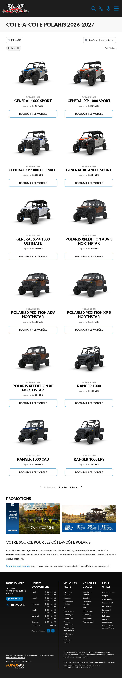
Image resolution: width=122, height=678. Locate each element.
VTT (65, 607)
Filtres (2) (16, 40)
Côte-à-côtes (69, 611)
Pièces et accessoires (107, 620)
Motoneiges (68, 615)
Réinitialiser (110, 48)
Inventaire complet (68, 593)
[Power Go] (32, 666)
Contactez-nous (108, 592)
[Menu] (116, 8)
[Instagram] (53, 631)
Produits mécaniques (68, 623)
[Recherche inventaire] (94, 8)
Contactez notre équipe (18, 565)
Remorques (68, 618)
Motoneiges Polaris (68, 635)
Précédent (50, 487)
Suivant (73, 487)
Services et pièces (106, 611)
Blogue (105, 595)
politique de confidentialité (75, 665)
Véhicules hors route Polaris (69, 629)
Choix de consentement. (84, 667)
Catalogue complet (68, 641)
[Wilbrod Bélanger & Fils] (17, 8)
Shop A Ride (26, 661)
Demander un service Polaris (108, 626)
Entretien (106, 616)
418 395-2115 (17, 604)
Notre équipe (107, 599)
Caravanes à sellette (68, 602)
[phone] (101, 8)
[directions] (108, 8)
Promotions (107, 606)
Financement (88, 622)
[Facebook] (48, 631)
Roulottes (67, 598)
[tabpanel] (44, 609)
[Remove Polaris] (18, 48)
